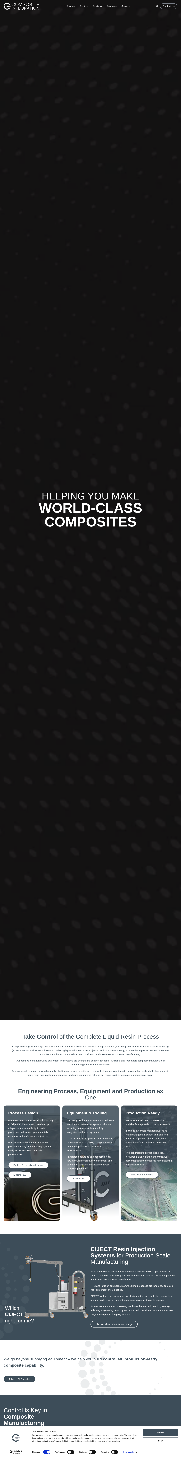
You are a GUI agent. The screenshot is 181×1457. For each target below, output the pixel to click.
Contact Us (169, 6)
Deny (160, 1441)
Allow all (160, 1433)
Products (71, 6)
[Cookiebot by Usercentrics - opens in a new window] (16, 1452)
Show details (128, 1452)
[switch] (70, 1452)
